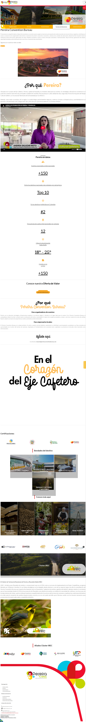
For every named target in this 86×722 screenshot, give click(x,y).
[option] (11, 442)
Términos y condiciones (5, 716)
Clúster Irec (5, 697)
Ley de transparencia (6, 696)
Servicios (29, 26)
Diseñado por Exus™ (4, 717)
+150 (43, 173)
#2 (43, 211)
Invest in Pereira (45, 26)
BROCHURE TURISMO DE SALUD (43, 292)
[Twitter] (84, 362)
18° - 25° (43, 252)
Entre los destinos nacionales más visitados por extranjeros (43, 185)
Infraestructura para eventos (7, 700)
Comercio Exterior (77, 26)
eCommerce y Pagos (12, 717)
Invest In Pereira (5, 689)
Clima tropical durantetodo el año (43, 244)
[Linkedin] (84, 367)
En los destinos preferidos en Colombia (43, 204)
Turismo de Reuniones (61, 26)
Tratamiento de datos (5, 715)
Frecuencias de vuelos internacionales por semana (43, 224)
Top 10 (43, 192)
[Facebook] (84, 365)
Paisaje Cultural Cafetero (7, 699)
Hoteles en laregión (43, 265)
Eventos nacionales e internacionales (43, 166)
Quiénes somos (13, 26)
